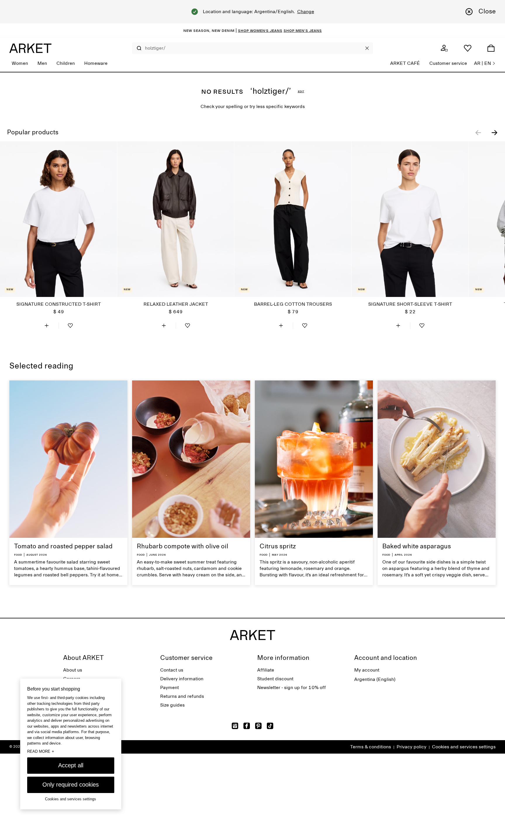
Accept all (70, 765)
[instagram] (234, 725)
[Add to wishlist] (70, 325)
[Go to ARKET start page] (30, 48)
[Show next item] (494, 132)
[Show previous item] (478, 132)
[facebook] (246, 725)
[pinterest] (258, 725)
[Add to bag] (46, 325)
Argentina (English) (374, 679)
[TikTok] (270, 725)
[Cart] (491, 48)
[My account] (444, 48)
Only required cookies (70, 784)
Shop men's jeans (302, 30)
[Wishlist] (467, 48)
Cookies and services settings (464, 747)
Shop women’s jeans (260, 30)
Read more (40, 751)
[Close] (367, 48)
